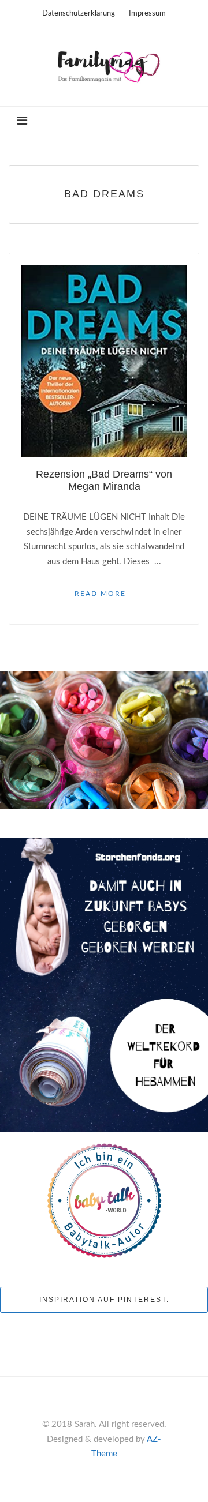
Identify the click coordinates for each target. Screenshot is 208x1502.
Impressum (147, 13)
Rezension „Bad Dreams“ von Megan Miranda (104, 480)
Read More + (104, 593)
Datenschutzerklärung (78, 13)
